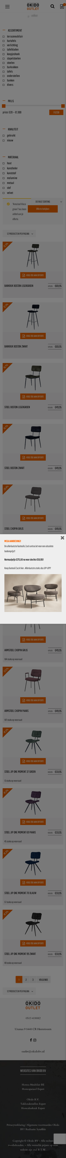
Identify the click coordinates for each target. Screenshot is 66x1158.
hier (22, 568)
